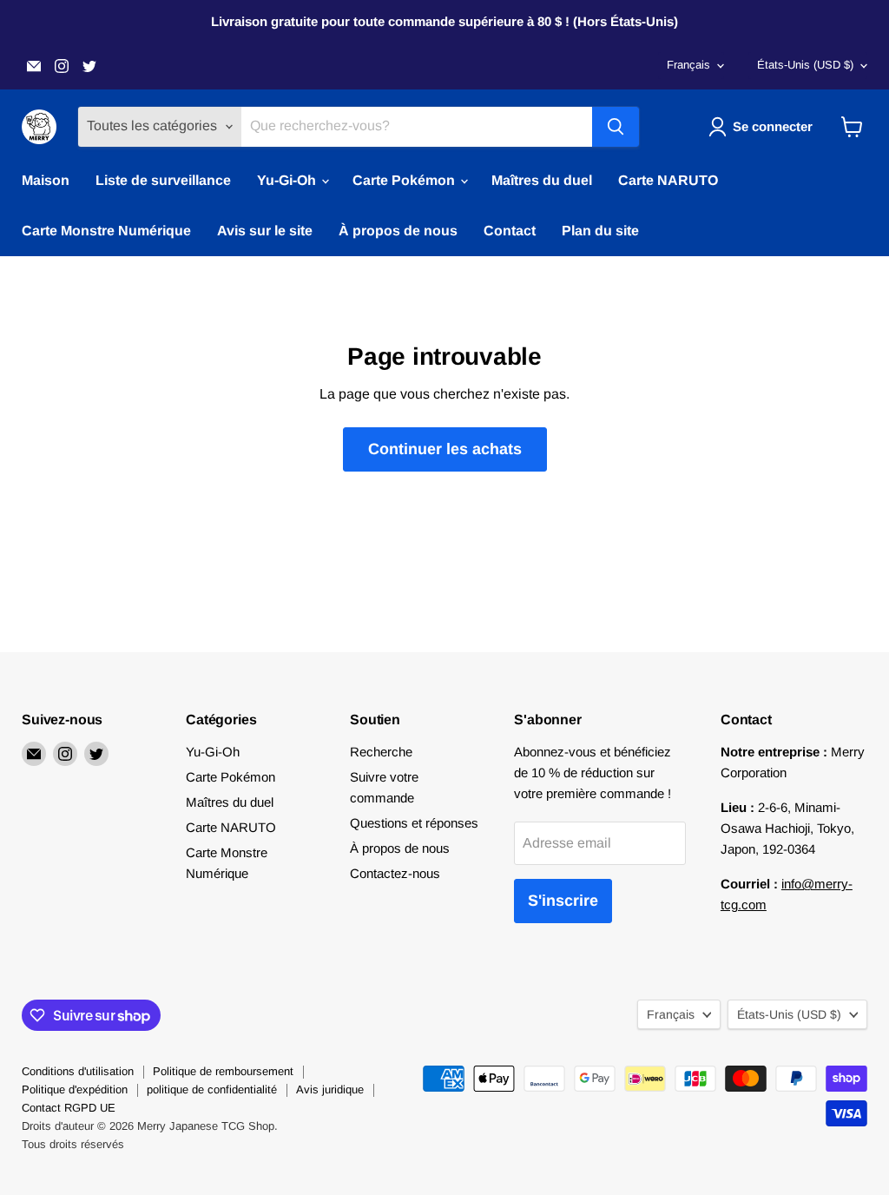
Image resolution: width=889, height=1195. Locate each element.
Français (688, 64)
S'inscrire (563, 900)
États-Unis (805, 64)
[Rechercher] (615, 127)
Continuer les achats (445, 449)
